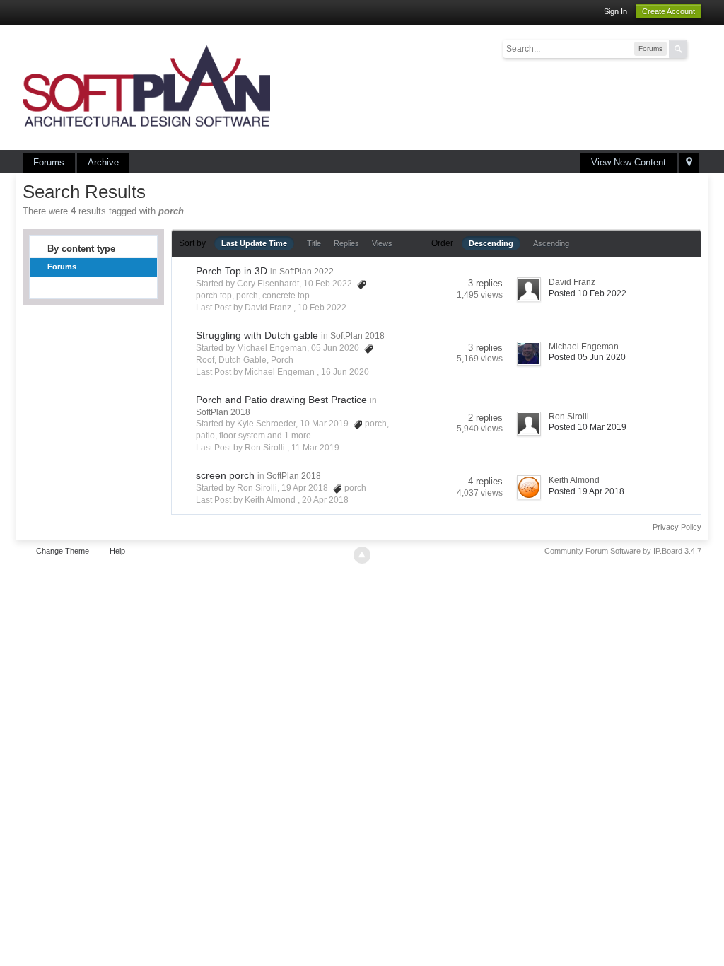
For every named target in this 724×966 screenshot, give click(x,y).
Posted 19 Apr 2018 (586, 491)
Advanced (695, 48)
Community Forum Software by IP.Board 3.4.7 (622, 551)
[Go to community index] (146, 86)
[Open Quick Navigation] (689, 163)
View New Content (628, 162)
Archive (103, 162)
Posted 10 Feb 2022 (587, 293)
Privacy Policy (677, 527)
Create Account (668, 11)
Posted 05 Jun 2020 (587, 357)
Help (117, 551)
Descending (491, 243)
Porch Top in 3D (231, 271)
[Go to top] (362, 555)
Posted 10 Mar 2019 (587, 427)
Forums (48, 162)
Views (382, 243)
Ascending (551, 243)
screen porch (225, 475)
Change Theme (62, 551)
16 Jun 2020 (345, 372)
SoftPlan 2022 (306, 272)
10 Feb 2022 (322, 308)
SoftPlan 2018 (357, 336)
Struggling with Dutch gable (257, 335)
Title (314, 243)
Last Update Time (254, 243)
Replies (346, 243)
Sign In (615, 11)
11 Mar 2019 (315, 448)
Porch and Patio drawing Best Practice (281, 399)
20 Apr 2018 (325, 500)
